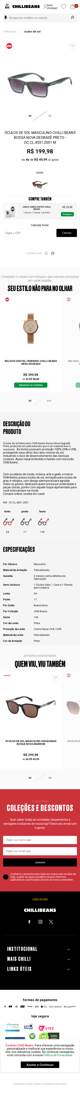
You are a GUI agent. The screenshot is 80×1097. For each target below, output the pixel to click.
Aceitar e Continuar (40, 1064)
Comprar (67, 214)
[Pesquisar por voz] (5, 17)
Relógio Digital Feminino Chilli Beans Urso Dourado (31, 362)
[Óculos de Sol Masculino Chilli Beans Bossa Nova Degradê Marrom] (40, 191)
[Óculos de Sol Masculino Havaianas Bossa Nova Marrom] (30, 707)
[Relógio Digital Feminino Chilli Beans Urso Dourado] (30, 327)
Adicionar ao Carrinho (31, 385)
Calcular (66, 232)
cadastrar (40, 862)
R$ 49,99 (40, 159)
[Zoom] (40, 122)
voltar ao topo (40, 899)
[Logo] (26, 6)
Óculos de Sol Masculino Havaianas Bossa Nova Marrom (30, 742)
